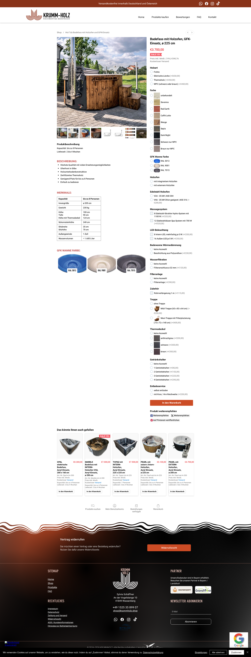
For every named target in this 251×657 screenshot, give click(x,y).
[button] (197, 17)
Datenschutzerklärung (153, 652)
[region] (48, 14)
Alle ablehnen (218, 652)
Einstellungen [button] (201, 652)
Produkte (52, 587)
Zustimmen (236, 652)
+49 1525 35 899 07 (125, 607)
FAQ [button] (50, 591)
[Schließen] (247, 652)
